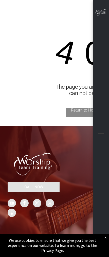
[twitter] (50, 204)
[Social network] (12, 213)
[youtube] (12, 204)
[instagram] (37, 204)
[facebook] (24, 204)
